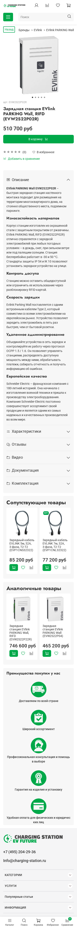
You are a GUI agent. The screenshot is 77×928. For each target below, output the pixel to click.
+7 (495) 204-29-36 (19, 852)
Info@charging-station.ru (24, 860)
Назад (9, 29)
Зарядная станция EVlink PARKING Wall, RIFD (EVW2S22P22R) (20, 632)
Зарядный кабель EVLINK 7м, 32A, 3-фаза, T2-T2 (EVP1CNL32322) (55, 545)
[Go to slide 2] (35, 97)
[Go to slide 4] (41, 97)
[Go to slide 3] (38, 97)
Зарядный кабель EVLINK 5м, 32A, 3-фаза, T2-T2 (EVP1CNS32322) (21, 545)
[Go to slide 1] (32, 97)
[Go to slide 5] (44, 97)
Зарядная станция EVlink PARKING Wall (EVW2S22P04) (53, 631)
